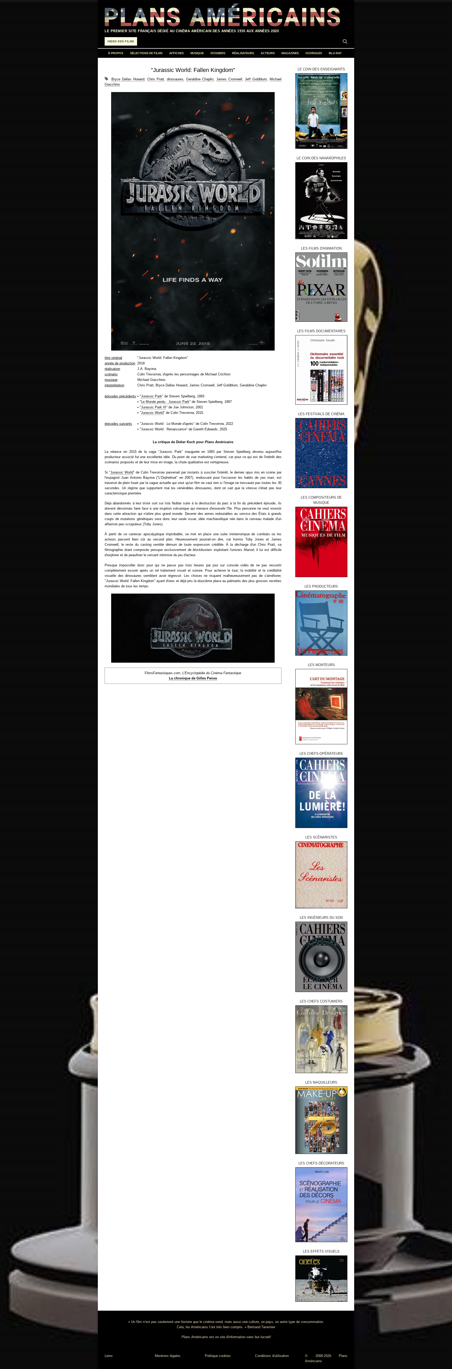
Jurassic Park (151, 396)
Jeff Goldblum (256, 79)
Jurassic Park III (153, 407)
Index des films (121, 41)
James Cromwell (229, 79)
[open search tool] (345, 41)
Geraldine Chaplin (200, 79)
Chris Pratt (155, 79)
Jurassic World (152, 413)
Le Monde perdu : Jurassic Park (165, 402)
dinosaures (175, 79)
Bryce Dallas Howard (127, 79)
